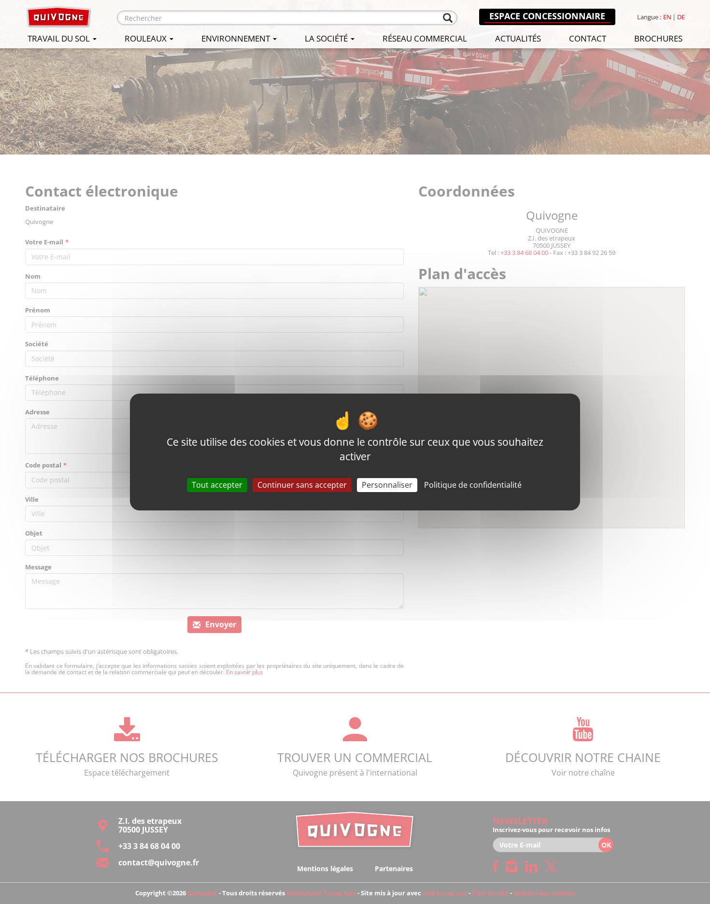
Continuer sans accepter (302, 485)
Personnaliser (387, 485)
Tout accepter (217, 485)
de (681, 17)
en (667, 17)
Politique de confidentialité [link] (473, 485)
